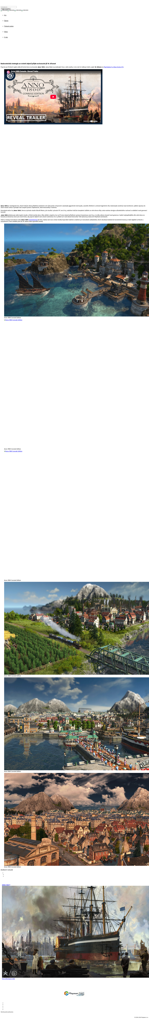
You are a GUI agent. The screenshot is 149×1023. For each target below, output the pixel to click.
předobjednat (33, 220)
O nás (6, 37)
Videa (6, 32)
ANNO (7, 55)
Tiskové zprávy (9, 26)
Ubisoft (12, 55)
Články (6, 21)
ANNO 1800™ (6, 885)
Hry (5, 15)
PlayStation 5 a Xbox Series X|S (113, 67)
